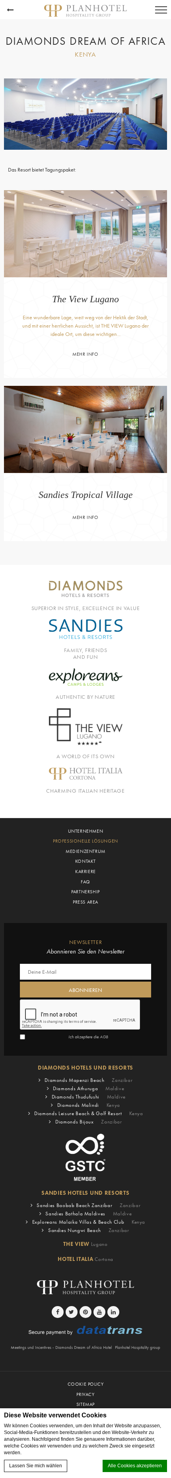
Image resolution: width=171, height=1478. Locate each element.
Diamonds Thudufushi (89, 1096)
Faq (85, 882)
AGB (104, 1036)
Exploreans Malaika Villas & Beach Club (89, 1222)
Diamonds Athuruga (88, 1088)
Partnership (85, 892)
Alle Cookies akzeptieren (135, 1465)
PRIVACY (85, 1394)
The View (85, 1243)
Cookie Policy (86, 1384)
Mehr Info (85, 354)
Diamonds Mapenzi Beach (88, 1080)
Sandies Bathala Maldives (88, 1213)
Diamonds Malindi (88, 1105)
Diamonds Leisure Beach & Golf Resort (88, 1113)
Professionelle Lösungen (85, 841)
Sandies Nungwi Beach (88, 1230)
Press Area (85, 902)
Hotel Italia (85, 1258)
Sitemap (85, 1404)
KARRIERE (85, 871)
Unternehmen (85, 831)
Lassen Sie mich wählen (35, 1465)
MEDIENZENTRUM (85, 851)
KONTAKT (85, 861)
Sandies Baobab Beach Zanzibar (88, 1205)
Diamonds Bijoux (88, 1121)
